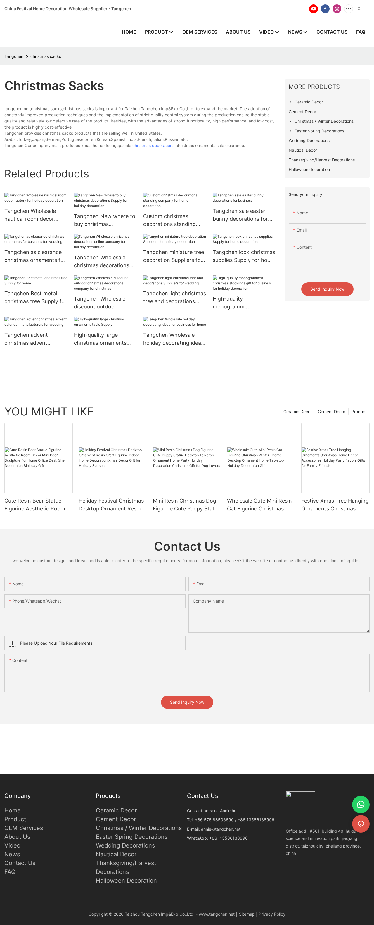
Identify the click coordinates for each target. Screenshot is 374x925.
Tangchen (13, 56)
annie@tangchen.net (220, 828)
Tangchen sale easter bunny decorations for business (240, 215)
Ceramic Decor (297, 411)
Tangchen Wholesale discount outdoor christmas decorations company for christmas (102, 303)
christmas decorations (153, 145)
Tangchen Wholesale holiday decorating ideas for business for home (173, 339)
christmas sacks (45, 56)
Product (359, 411)
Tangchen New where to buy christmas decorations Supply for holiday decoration (104, 220)
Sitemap (247, 914)
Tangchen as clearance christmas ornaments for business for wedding (35, 256)
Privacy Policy (272, 914)
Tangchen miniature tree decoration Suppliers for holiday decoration (173, 256)
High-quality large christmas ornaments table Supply (100, 339)
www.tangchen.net (217, 914)
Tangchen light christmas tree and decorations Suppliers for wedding (174, 297)
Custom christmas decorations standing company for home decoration (169, 220)
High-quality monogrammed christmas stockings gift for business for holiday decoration (242, 303)
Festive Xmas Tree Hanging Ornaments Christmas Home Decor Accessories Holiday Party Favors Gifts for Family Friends (335, 505)
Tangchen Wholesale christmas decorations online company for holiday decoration (101, 261)
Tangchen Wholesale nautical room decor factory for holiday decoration (30, 215)
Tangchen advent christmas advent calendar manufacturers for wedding (33, 339)
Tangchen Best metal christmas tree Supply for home (35, 297)
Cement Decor (331, 411)
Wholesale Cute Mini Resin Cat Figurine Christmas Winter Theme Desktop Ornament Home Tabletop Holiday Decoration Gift (259, 505)
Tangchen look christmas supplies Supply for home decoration (244, 256)
